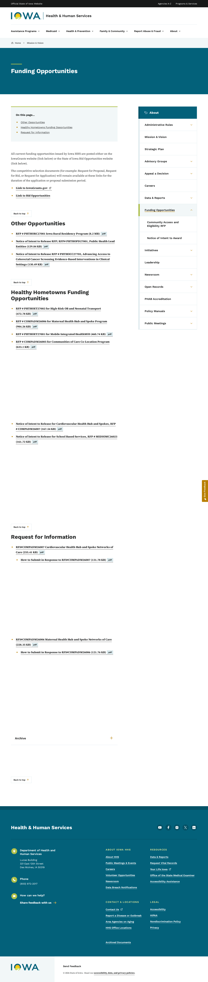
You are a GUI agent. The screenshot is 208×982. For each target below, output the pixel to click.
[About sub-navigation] (179, 31)
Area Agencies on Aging (120, 921)
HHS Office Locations (119, 927)
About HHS (112, 857)
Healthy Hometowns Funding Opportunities (46, 127)
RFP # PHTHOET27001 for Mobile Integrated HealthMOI (64, 334)
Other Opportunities (33, 122)
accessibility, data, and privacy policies (114, 972)
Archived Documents (118, 942)
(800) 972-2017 (28, 883)
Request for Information (35, 132)
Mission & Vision (35, 43)
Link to (32, 188)
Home (18, 43)
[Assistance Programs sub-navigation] (39, 31)
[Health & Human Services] (26, 15)
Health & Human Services (69, 16)
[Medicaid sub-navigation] (59, 31)
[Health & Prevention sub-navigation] (92, 31)
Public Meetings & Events (121, 863)
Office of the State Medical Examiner (172, 875)
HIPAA (153, 915)
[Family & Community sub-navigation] (127, 31)
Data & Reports (159, 857)
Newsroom (112, 881)
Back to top (19, 213)
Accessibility (158, 909)
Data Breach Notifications (121, 887)
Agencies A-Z (164, 3)
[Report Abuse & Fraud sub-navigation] (163, 31)
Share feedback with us (35, 902)
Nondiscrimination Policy (165, 921)
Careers (110, 869)
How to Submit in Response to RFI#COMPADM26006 (66, 652)
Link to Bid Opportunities (33, 195)
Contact (112, 909)
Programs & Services (186, 3)
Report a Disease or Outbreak (124, 915)
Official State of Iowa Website (26, 3)
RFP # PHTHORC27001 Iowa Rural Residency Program (61, 233)
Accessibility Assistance (165, 881)
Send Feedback (72, 966)
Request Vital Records (163, 863)
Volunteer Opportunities (120, 875)
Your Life (158, 869)
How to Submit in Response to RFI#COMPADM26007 (66, 560)
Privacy (154, 927)
